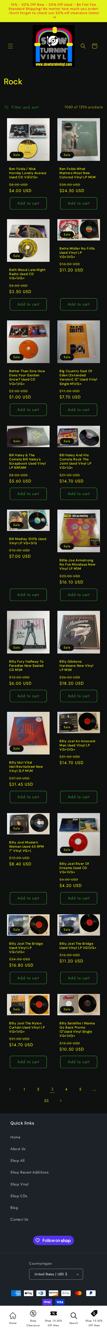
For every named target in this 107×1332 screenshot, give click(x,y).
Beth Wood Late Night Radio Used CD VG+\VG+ (27, 274)
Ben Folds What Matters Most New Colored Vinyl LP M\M (77, 173)
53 (46, 1100)
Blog (14, 1207)
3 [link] (52, 1089)
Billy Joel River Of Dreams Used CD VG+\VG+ (74, 868)
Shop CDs (19, 1195)
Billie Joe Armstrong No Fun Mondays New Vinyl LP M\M (77, 564)
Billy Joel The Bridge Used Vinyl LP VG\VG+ (78, 945)
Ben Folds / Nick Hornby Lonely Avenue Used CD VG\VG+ (27, 173)
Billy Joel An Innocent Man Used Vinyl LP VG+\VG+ (77, 745)
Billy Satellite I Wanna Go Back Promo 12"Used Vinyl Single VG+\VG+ (77, 1029)
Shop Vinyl (19, 1184)
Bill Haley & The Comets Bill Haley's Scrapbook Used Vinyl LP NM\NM (27, 461)
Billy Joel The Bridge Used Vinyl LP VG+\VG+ (26, 947)
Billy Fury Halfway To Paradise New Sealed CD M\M (26, 665)
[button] (10, 46)
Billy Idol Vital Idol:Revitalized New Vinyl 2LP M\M (26, 766)
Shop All (17, 1160)
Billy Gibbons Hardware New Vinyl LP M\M (76, 665)
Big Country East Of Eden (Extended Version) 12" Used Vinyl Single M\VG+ (78, 377)
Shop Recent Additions (29, 1172)
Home (15, 1137)
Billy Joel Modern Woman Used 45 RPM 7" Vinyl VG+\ (26, 846)
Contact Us (19, 1219)
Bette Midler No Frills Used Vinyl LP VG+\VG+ (77, 252)
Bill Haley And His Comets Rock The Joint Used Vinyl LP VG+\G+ (75, 461)
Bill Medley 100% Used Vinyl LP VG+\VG (27, 541)
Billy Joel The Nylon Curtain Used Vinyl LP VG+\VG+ (27, 1027)
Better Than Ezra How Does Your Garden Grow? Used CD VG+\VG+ (27, 377)
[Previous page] (10, 1089)
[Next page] (60, 1100)
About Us (18, 1148)
